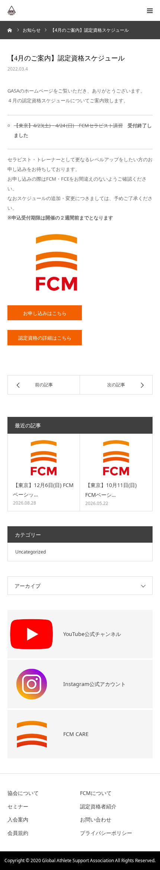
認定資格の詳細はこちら (44, 337)
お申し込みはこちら (45, 313)
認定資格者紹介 (98, 806)
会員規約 (17, 832)
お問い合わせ (95, 819)
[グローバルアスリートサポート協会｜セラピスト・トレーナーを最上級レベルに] (29, 10)
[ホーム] (10, 29)
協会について (23, 792)
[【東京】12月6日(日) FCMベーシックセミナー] (43, 458)
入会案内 (17, 819)
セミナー (17, 806)
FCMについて (96, 792)
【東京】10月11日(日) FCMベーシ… (111, 489)
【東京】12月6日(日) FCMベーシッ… (43, 489)
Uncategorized (30, 552)
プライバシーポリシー (106, 832)
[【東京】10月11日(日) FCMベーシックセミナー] (116, 458)
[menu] (149, 10)
